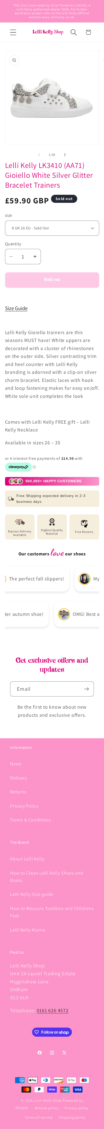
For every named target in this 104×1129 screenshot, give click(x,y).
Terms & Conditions (30, 820)
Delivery (18, 778)
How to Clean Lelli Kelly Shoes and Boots (46, 876)
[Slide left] (39, 154)
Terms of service (39, 1117)
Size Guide (16, 308)
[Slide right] (64, 154)
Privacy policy (77, 1107)
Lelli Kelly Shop (48, 1100)
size (8, 215)
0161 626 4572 (53, 1010)
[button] (13, 32)
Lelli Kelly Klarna (27, 930)
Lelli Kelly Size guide (31, 894)
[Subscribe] (86, 689)
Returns (18, 792)
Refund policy (47, 1107)
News (15, 764)
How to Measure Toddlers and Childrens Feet (52, 912)
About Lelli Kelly (27, 859)
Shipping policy (72, 1117)
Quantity (13, 244)
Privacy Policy (24, 806)
